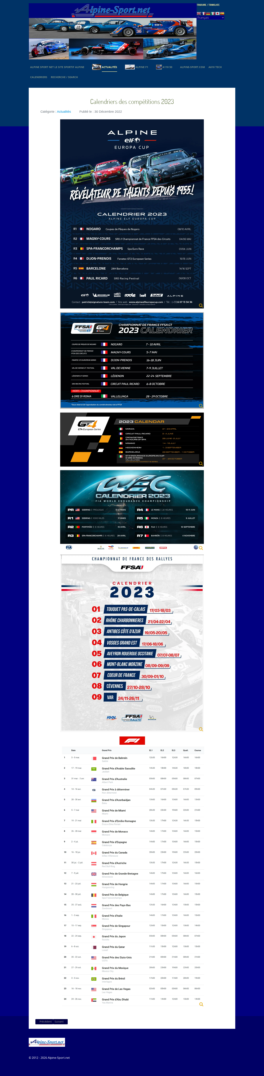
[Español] (222, 13)
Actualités (64, 111)
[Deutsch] (208, 13)
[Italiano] (213, 13)
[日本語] (217, 13)
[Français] (203, 13)
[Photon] (47, 1042)
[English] (199, 13)
